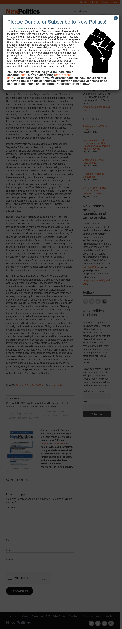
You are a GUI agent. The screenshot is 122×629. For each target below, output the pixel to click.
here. (24, 75)
